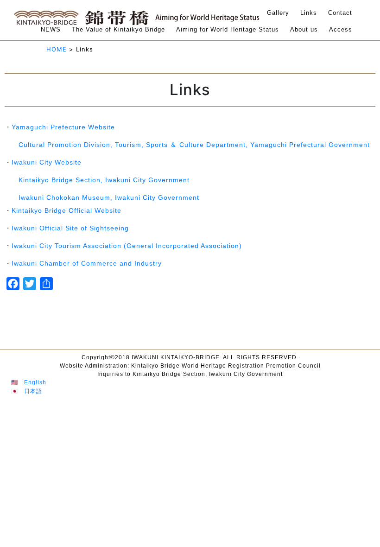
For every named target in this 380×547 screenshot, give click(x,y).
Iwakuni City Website (47, 162)
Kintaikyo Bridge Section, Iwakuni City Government (104, 180)
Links (308, 12)
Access (340, 29)
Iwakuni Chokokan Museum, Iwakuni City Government (109, 197)
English (35, 382)
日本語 (33, 391)
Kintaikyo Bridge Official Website (66, 210)
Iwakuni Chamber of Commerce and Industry (87, 263)
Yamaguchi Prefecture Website (63, 127)
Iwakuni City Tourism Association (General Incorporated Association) (127, 245)
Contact (340, 12)
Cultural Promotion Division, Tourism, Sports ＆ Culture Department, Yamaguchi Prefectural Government (194, 144)
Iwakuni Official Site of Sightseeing (70, 228)
